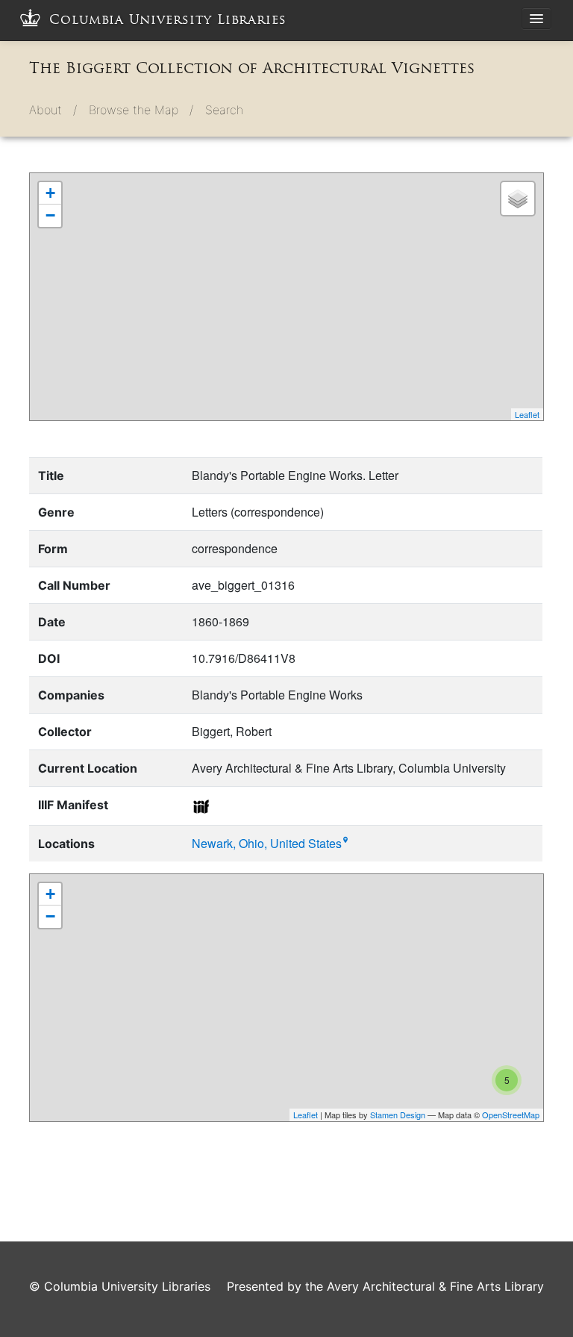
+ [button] (50, 193)
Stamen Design (397, 1115)
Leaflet (527, 414)
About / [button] (53, 109)
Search (224, 109)
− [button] (50, 215)
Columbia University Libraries (167, 20)
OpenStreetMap (510, 1115)
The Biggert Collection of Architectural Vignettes (252, 68)
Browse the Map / (141, 109)
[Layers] (517, 198)
